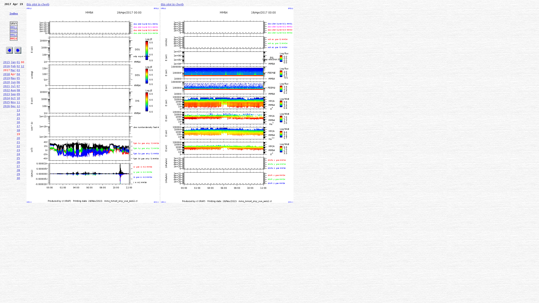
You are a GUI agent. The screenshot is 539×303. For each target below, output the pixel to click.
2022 (6, 90)
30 (18, 178)
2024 (6, 98)
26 (18, 162)
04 (18, 74)
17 (18, 126)
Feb (13, 66)
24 (18, 154)
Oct (13, 98)
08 (18, 90)
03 (18, 70)
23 (18, 150)
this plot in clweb (38, 4)
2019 (6, 78)
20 (18, 138)
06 (18, 82)
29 (18, 174)
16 (18, 122)
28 (18, 170)
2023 (6, 94)
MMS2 (13, 31)
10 (18, 98)
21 (18, 142)
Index (13, 13)
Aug (13, 90)
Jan (13, 62)
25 (18, 158)
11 (18, 102)
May (13, 78)
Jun (13, 82)
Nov (13, 102)
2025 (6, 102)
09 (18, 94)
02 (18, 66)
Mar (13, 70)
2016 (6, 66)
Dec (13, 106)
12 (22, 66)
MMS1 (13, 27)
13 (18, 110)
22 (18, 146)
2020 (6, 82)
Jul (13, 86)
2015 (6, 62)
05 (18, 78)
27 (18, 166)
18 (18, 130)
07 (18, 86)
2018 (6, 74)
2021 (6, 86)
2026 (6, 106)
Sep (13, 94)
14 (18, 114)
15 (18, 118)
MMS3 (13, 34)
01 (18, 62)
